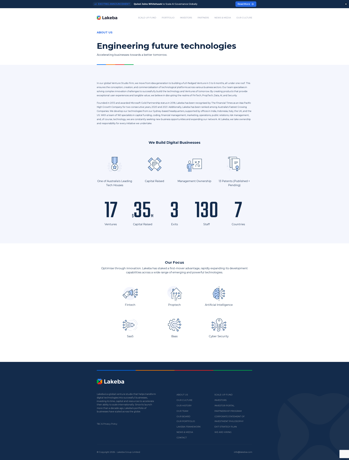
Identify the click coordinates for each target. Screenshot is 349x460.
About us (182, 394)
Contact (182, 437)
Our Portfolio (186, 421)
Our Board (183, 416)
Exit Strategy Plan (225, 426)
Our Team (182, 411)
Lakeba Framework (189, 426)
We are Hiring (222, 432)
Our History (184, 405)
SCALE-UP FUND (147, 17)
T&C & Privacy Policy (107, 424)
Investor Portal (224, 405)
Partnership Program (228, 411)
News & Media (222, 17)
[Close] (346, 4)
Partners (203, 17)
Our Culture (244, 17)
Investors (186, 17)
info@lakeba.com (243, 452)
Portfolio (168, 17)
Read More (244, 4)
